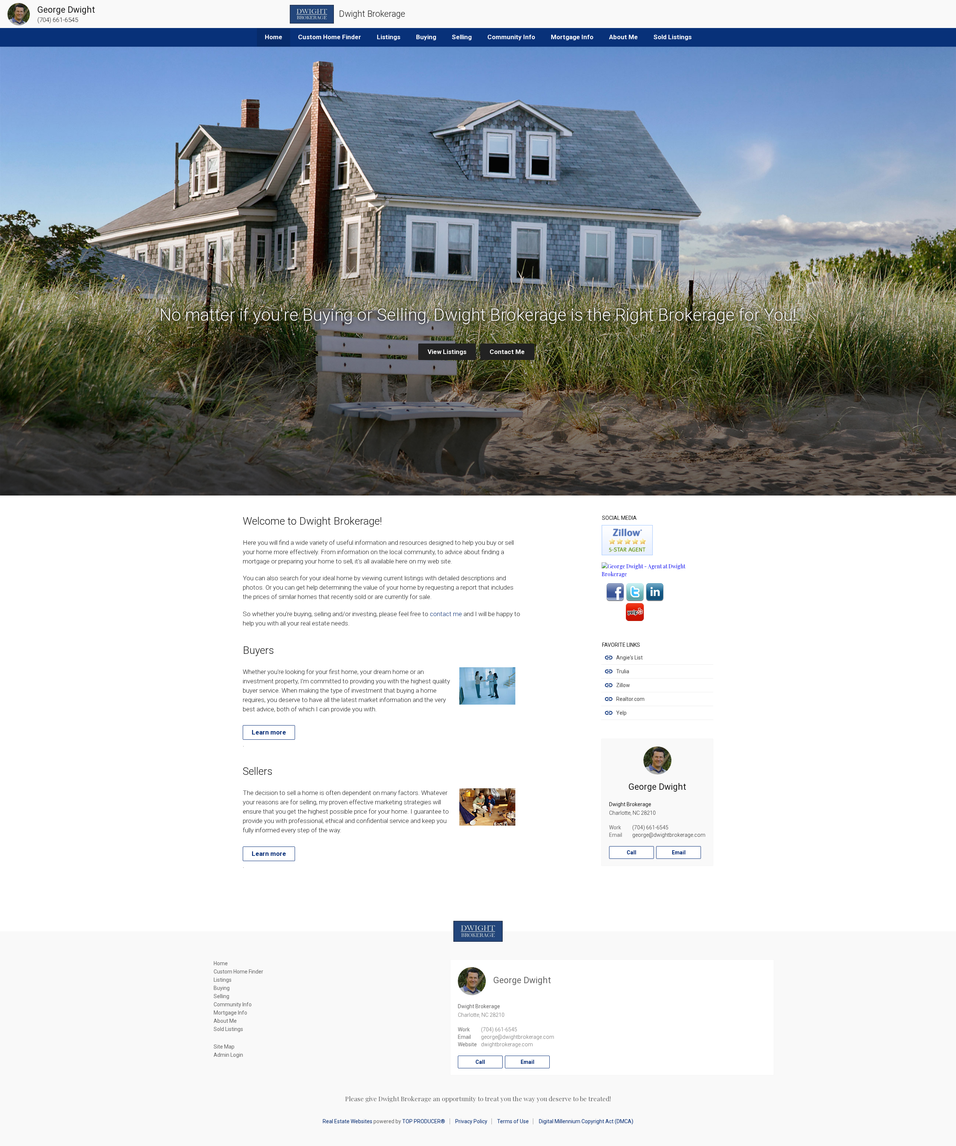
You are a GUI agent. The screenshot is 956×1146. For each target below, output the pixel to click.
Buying (426, 37)
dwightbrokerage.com (507, 1044)
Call (631, 852)
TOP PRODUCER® (423, 1121)
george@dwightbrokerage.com (668, 835)
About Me (623, 37)
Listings (388, 37)
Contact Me (507, 351)
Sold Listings (673, 37)
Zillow (623, 685)
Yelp (621, 713)
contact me (446, 614)
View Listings (447, 351)
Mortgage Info (572, 37)
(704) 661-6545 (650, 827)
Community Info (511, 37)
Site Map (224, 1047)
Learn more (269, 732)
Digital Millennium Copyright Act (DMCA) (586, 1121)
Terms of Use (513, 1121)
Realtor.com (630, 699)
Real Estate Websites (347, 1121)
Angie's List (629, 658)
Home (273, 37)
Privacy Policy (471, 1121)
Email (679, 852)
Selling (462, 37)
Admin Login (228, 1055)
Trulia (622, 671)
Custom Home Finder (329, 37)
